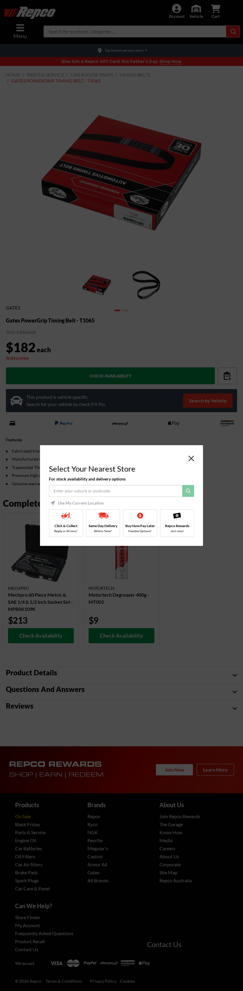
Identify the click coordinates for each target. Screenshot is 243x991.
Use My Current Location (81, 503)
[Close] (191, 458)
